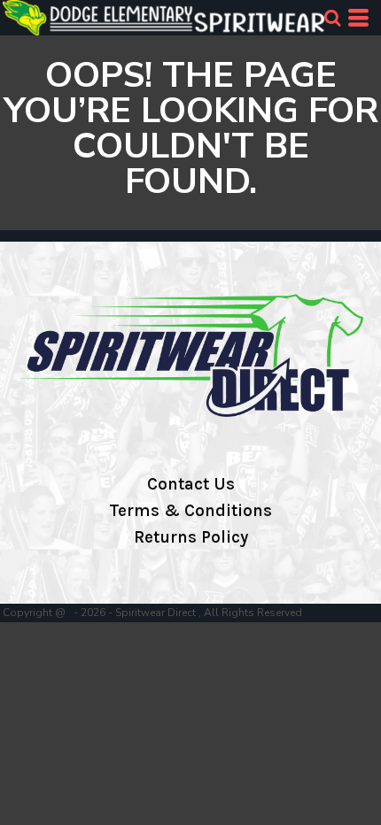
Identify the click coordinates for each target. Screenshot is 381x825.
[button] (332, 18)
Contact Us (191, 484)
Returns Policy (191, 537)
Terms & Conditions (190, 510)
